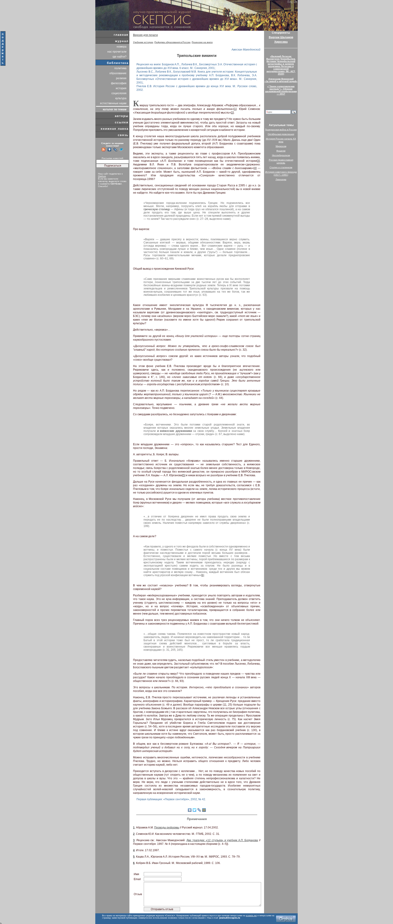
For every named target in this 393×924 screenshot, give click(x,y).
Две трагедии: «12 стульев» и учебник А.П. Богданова (222, 840)
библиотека (117, 63)
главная (121, 34)
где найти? (119, 56)
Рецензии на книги (202, 42)
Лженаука (281, 179)
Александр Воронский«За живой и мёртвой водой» (281, 80)
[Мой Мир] (204, 810)
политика (120, 68)
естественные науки (113, 103)
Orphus (102, 176)
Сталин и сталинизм (281, 167)
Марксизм (281, 146)
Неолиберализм (281, 155)
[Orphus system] (286, 918)
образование (117, 73)
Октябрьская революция (281, 134)
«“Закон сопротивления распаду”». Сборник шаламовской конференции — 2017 (281, 90)
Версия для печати (145, 35)
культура (120, 98)
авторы (121, 116)
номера (121, 46)
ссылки (121, 122)
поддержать (3, 48)
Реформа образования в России (172, 42)
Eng (290, 1)
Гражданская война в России (281, 129)
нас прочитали (116, 51)
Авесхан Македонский (246, 49)
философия (118, 83)
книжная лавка (114, 128)
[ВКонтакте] (189, 810)
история (121, 88)
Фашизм (280, 150)
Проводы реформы (166, 827)
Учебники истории (143, 42)
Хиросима (281, 41)
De (295, 1)
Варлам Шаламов (281, 37)
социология (118, 93)
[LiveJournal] (199, 810)
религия (121, 78)
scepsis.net (251, 915)
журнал (121, 41)
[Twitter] (194, 810)
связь (123, 135)
